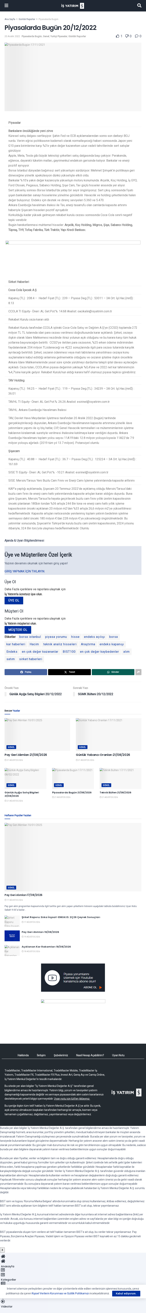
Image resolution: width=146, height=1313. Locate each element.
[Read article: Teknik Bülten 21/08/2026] (120, 778)
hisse (75, 637)
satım (10, 659)
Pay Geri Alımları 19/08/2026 (40, 932)
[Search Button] (139, 5)
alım (126, 651)
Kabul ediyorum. (126, 1293)
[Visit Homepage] (72, 6)
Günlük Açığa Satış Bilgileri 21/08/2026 (22, 794)
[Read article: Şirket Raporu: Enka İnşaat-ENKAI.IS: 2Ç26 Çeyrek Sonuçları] (12, 921)
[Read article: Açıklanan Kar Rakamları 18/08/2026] (12, 950)
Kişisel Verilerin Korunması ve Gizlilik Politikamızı (60, 1293)
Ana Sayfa (10, 19)
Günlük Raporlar (27, 19)
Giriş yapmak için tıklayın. (25, 571)
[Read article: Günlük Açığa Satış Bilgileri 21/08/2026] (25, 778)
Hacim (34, 644)
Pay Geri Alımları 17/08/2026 (23, 895)
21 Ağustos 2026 (14, 760)
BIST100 (69, 651)
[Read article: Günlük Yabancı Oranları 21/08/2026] (108, 734)
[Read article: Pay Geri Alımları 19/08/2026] (12, 935)
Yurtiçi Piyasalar (58, 36)
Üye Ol (13, 600)
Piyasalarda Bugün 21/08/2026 (72, 792)
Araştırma (88, 644)
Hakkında (23, 1055)
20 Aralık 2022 (12, 36)
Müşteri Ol (17, 630)
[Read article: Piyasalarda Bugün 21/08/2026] (73, 778)
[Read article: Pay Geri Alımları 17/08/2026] (73, 857)
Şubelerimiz (61, 1055)
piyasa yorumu (56, 637)
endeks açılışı (94, 637)
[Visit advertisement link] (73, 978)
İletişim (41, 1055)
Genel (46, 36)
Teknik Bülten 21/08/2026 (115, 792)
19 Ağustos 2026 (32, 937)
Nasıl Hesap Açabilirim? (90, 1055)
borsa (113, 637)
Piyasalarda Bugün (48, 19)
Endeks (11, 651)
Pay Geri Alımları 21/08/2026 (26, 755)
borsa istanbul (30, 637)
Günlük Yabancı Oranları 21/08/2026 (103, 755)
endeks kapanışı (112, 644)
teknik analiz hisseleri (60, 644)
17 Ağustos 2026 (14, 900)
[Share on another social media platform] (138, 672)
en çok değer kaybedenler (99, 651)
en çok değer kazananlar (40, 651)
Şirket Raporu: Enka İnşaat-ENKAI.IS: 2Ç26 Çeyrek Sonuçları (61, 917)
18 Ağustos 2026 (32, 951)
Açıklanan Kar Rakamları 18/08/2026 (46, 946)
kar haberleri (15, 644)
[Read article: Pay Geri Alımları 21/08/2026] (37, 734)
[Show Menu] (6, 5)
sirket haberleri (30, 659)
